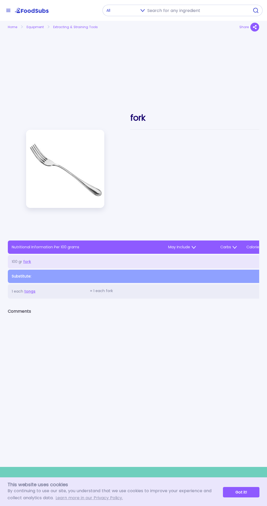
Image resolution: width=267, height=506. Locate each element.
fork (27, 261)
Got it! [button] (241, 492)
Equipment (35, 27)
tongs (29, 291)
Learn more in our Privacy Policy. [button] (89, 498)
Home (12, 27)
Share (244, 27)
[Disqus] (133, 386)
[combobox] (197, 10)
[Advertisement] (47, 65)
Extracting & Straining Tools (75, 27)
